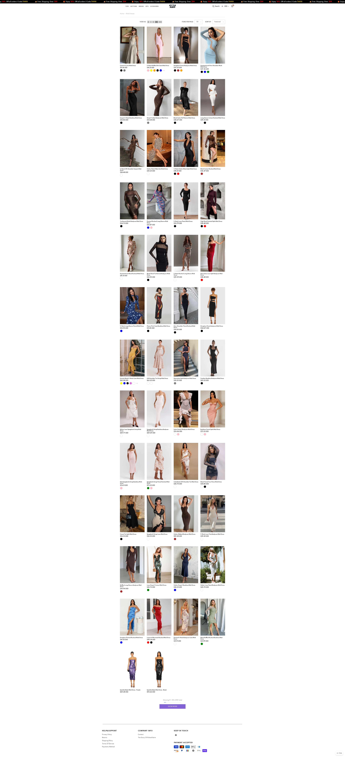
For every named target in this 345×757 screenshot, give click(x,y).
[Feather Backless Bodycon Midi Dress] (212, 358)
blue (148, 227)
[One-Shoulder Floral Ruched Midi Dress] (186, 305)
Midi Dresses (130, 13)
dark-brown (175, 539)
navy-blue (160, 70)
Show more (172, 706)
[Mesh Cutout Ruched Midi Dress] (212, 148)
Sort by (208, 22)
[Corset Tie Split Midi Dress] (132, 513)
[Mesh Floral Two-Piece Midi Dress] (212, 461)
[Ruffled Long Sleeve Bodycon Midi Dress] (132, 564)
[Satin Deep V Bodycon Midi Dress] (186, 408)
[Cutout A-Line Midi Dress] (132, 45)
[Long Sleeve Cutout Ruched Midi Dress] (212, 97)
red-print (121, 278)
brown (178, 70)
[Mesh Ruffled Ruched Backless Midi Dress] (212, 617)
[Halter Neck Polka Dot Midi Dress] (159, 148)
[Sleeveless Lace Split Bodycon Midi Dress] (212, 253)
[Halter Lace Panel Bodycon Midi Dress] (212, 564)
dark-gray (175, 383)
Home (122, 13)
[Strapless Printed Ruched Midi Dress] (132, 617)
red (178, 173)
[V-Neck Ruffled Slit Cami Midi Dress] (159, 45)
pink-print (151, 383)
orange (154, 70)
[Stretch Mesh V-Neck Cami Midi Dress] (132, 358)
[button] (148, 22)
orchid (130, 383)
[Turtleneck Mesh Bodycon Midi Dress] (132, 200)
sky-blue (205, 72)
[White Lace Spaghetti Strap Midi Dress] (132, 408)
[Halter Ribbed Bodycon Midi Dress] (186, 513)
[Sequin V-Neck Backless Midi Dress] (132, 97)
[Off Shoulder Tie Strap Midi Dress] (159, 358)
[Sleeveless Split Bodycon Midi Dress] (186, 358)
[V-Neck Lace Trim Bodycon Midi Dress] (212, 513)
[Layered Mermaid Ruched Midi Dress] (159, 617)
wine (134, 383)
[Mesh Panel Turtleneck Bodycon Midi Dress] (159, 253)
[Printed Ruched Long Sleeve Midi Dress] (159, 200)
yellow (151, 70)
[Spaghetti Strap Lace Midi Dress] (159, 513)
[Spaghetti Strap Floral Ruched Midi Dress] (159, 461)
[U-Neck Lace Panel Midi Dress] (186, 200)
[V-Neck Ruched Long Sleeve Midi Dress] (186, 253)
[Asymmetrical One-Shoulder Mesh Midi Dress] (212, 45)
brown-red (205, 226)
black (121, 70)
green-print (148, 383)
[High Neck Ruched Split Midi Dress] (212, 200)
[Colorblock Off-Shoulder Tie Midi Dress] (186, 461)
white (201, 122)
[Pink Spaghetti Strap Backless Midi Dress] (132, 461)
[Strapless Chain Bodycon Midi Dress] (212, 305)
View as (143, 22)
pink (148, 70)
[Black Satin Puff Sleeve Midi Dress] (186, 97)
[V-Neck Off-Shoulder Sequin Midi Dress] (132, 148)
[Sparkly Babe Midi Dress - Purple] (132, 669)
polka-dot (148, 173)
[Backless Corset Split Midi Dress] (212, 408)
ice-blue (124, 383)
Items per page (187, 22)
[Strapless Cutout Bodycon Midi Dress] (186, 45)
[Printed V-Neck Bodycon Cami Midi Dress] (186, 617)
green (148, 488)
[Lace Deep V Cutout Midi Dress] (159, 564)
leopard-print (121, 175)
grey (124, 70)
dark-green (208, 72)
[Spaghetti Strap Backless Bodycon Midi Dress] (159, 408)
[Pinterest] (176, 735)
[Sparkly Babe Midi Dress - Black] (159, 669)
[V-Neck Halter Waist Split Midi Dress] (186, 148)
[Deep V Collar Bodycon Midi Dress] (159, 97)
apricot (148, 539)
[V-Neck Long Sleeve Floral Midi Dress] (132, 305)
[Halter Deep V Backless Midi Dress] (186, 564)
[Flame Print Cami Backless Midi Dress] (159, 305)
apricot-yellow (121, 383)
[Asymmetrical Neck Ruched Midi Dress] (132, 253)
